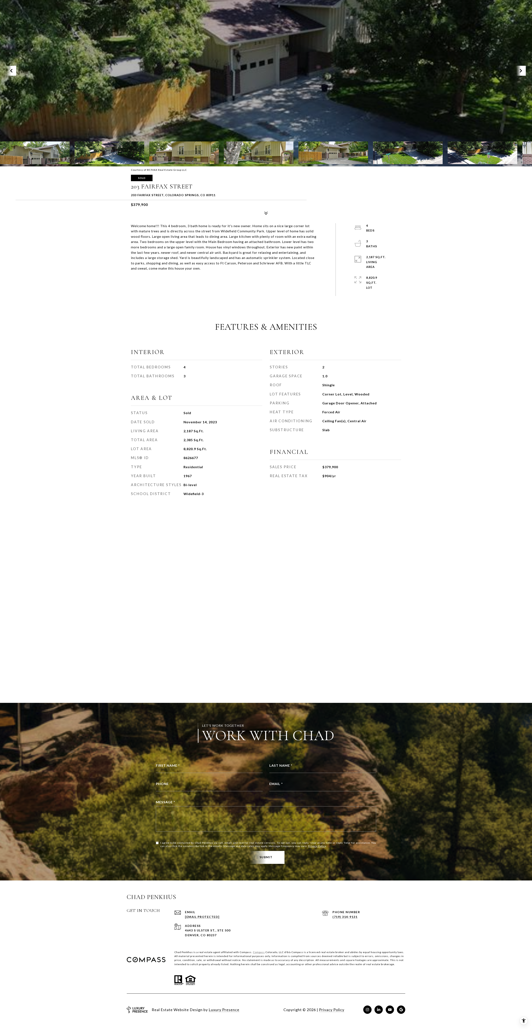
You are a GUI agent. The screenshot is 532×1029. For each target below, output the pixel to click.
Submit (266, 857)
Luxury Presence (224, 1009)
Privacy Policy (317, 846)
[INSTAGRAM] (367, 1009)
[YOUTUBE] (390, 1009)
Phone (162, 784)
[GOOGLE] (401, 1009)
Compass (259, 952)
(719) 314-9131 (344, 917)
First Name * (168, 765)
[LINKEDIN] (378, 1009)
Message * (165, 802)
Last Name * (280, 765)
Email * (276, 784)
